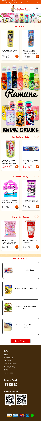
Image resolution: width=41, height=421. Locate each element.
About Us (7, 361)
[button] (1, 18)
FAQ (6, 370)
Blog (6, 355)
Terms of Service (11, 364)
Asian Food (8, 373)
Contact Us (8, 358)
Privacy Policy (9, 367)
